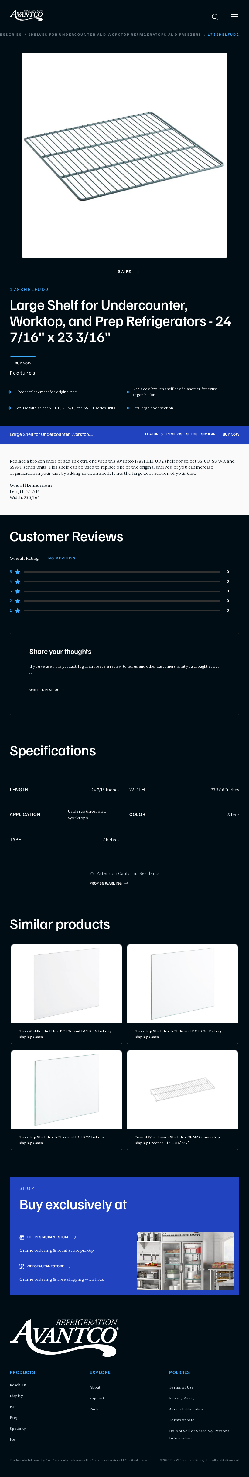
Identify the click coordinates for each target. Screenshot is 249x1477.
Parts (94, 1409)
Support (97, 1398)
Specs (191, 434)
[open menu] (234, 17)
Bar (13, 1406)
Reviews (174, 434)
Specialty (18, 1428)
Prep (14, 1417)
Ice (12, 1439)
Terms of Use (181, 1387)
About (95, 1387)
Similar (208, 434)
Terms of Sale (181, 1420)
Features (154, 434)
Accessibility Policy (186, 1409)
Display (16, 1395)
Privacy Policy (181, 1398)
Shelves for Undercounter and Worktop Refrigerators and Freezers (115, 35)
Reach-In (18, 1384)
